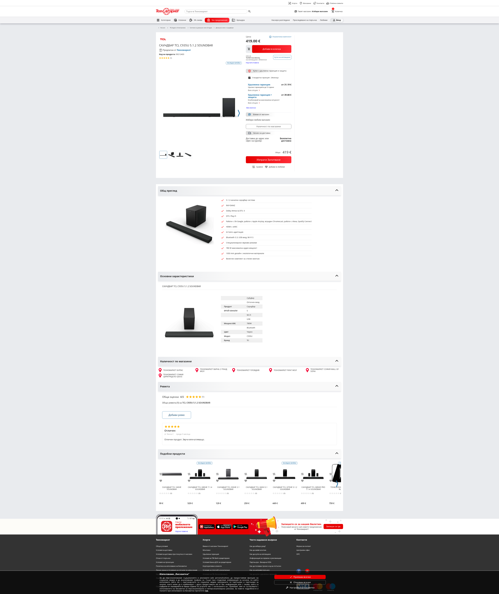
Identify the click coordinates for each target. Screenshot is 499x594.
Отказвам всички (302, 582)
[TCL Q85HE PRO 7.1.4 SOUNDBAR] (313, 473)
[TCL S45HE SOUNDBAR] (171, 473)
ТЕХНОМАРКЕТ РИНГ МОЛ (285, 370)
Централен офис (303, 550)
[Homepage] (167, 11)
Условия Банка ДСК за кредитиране (217, 562)
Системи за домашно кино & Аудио (201, 28)
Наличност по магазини (268, 126)
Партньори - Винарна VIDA (260, 562)
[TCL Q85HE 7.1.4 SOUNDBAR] (200, 473)
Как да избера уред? (258, 546)
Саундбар (251, 306)
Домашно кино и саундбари (225, 28)
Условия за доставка (164, 550)
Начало (162, 28)
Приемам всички (302, 577)
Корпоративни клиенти (212, 566)
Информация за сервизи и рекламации (265, 558)
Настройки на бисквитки (302, 587)
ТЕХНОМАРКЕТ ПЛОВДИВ (248, 370)
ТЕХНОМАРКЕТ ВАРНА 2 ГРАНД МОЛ (213, 370)
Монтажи (206, 550)
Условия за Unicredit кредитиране (216, 570)
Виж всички (251, 108)
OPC (298, 554)
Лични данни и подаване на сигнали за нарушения (176, 570)
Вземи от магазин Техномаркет (215, 546)
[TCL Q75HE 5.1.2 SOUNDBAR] (284, 473)
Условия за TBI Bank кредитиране (216, 558)
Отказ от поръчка (163, 558)
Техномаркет (184, 50)
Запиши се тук (333, 526)
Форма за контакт (303, 546)
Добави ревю (177, 415)
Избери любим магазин (258, 119)
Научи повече (181, 531)
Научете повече (252, 62)
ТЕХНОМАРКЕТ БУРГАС (173, 370)
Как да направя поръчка (259, 570)
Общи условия (162, 546)
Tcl (248, 340)
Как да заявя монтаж (258, 550)
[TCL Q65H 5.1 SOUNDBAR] (256, 473)
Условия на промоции (165, 562)
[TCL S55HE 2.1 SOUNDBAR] (228, 473)
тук (206, 590)
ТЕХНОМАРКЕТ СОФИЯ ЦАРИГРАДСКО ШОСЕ (173, 375)
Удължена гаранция (211, 554)
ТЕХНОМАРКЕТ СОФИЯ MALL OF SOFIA (324, 370)
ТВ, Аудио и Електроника (178, 28)
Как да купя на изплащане (260, 554)
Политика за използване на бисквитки (171, 566)
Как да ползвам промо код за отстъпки (265, 566)
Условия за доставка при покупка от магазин (174, 554)
